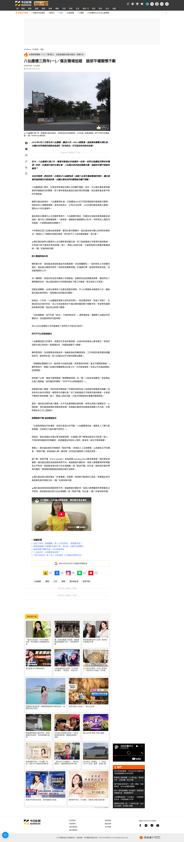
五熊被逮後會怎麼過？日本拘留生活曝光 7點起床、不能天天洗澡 (66, 669)
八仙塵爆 (37, 581)
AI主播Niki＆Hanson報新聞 (98, 13)
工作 (55, 581)
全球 (64, 8)
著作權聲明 (73, 830)
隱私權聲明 (73, 827)
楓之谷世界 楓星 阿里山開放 (93, 733)
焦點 (23, 8)
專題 (43, 8)
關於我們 (108, 823)
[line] (137, 4)
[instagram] (132, 4)
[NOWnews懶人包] (152, 4)
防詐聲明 (72, 820)
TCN (61, 13)
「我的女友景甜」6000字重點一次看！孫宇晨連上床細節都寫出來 (38, 642)
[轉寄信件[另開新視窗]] (26, 155)
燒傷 (63, 581)
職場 (47, 581)
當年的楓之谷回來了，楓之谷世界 (81, 706)
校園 (114, 8)
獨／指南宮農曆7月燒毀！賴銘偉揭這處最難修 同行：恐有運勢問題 (66, 642)
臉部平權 (86, 581)
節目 (100, 8)
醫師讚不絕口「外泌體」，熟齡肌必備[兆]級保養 (87, 800)
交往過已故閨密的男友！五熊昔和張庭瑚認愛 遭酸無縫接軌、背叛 (66, 735)
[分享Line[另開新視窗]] (26, 149)
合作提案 (108, 827)
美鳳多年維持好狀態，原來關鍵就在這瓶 (41, 800)
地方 (107, 8)
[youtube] (142, 4)
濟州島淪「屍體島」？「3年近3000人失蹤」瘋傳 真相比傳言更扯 (95, 763)
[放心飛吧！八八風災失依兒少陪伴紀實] (41, 3)
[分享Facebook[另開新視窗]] (26, 143)
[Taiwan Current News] (147, 4)
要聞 (36, 8)
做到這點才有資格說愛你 (35, 668)
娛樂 (50, 8)
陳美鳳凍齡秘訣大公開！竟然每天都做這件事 (95, 641)
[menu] (17, 8)
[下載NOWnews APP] (157, 4)
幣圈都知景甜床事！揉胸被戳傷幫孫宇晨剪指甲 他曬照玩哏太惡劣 (45, 707)
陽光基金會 (74, 581)
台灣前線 (70, 13)
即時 (30, 8)
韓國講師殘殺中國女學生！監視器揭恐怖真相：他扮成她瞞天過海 (38, 735)
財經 (70, 8)
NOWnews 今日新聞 (31, 49)
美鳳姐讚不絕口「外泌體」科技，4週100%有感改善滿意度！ (38, 763)
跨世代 (52, 13)
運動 (57, 8)
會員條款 (108, 820)
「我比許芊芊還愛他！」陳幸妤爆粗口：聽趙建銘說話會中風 (66, 763)
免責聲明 (72, 823)
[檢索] (162, 4)
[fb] (128, 4)
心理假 (81, 13)
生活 (77, 8)
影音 (93, 8)
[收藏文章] (26, 173)
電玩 (84, 8)
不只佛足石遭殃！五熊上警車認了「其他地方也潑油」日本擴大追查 (95, 669)
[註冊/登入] (167, 4)
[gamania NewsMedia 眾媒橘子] (149, 837)
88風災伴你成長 (39, 13)
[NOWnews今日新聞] (23, 3)
